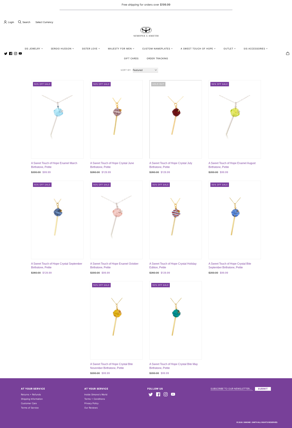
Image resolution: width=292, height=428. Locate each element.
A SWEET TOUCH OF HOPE (197, 48)
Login (11, 22)
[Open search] (19, 22)
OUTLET (228, 48)
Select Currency (44, 22)
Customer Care (29, 403)
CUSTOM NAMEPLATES (156, 48)
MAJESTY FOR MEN (120, 48)
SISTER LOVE (90, 48)
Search (26, 22)
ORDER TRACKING (157, 58)
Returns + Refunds (31, 394)
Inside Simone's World (95, 394)
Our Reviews (91, 407)
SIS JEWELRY (32, 48)
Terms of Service (30, 407)
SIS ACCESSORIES (254, 48)
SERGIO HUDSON (61, 48)
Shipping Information (32, 399)
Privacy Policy (91, 403)
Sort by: (126, 70)
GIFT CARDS (131, 58)
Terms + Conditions (94, 399)
